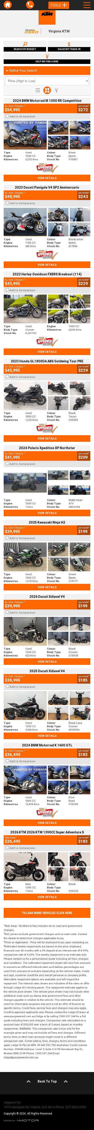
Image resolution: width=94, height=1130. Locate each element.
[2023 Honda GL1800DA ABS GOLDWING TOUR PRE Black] (47, 396)
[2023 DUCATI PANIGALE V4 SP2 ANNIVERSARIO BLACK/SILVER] (47, 222)
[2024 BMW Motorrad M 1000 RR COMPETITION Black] (47, 135)
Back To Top (47, 1081)
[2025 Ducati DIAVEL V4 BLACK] (47, 631)
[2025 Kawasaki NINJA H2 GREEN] (47, 557)
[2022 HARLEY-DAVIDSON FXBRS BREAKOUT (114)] (47, 309)
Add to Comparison (22, 116)
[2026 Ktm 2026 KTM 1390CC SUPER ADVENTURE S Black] (47, 866)
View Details (47, 178)
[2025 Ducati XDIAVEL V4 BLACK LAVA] (47, 705)
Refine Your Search (21, 70)
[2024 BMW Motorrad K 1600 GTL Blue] (47, 780)
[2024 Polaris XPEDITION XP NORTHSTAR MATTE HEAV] (47, 482)
